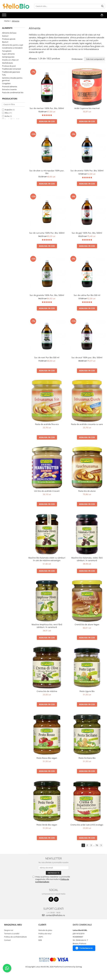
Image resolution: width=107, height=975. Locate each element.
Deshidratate (7, 63)
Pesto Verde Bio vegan (47, 824)
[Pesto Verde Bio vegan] (46, 801)
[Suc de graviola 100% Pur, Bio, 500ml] (46, 273)
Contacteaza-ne (86, 948)
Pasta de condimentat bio (12, 92)
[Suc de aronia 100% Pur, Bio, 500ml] (87, 149)
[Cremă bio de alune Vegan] (87, 601)
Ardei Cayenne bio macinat (87, 108)
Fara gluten (6, 51)
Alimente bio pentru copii (12, 45)
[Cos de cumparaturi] (102, 15)
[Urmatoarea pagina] (101, 845)
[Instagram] (56, 899)
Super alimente (8, 54)
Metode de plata (45, 930)
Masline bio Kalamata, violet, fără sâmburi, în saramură (87, 559)
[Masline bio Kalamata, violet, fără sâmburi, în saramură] (87, 534)
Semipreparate (8, 57)
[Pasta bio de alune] (87, 467)
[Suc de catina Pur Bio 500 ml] (87, 273)
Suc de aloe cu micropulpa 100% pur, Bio (46, 172)
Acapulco (8, 109)
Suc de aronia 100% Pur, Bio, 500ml (87, 170)
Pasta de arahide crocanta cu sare (87, 424)
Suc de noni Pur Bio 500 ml (46, 357)
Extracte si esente (9, 89)
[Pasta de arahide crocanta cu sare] (87, 401)
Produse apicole (8, 39)
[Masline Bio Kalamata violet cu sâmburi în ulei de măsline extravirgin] (46, 534)
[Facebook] (50, 899)
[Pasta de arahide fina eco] (46, 401)
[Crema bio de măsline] (46, 668)
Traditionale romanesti (11, 69)
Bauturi (5, 42)
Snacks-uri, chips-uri (10, 60)
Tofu (4, 75)
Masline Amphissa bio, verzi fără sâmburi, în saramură (47, 625)
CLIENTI (42, 924)
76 (97, 845)
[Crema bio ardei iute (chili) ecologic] (87, 801)
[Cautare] (102, 6)
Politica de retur (45, 933)
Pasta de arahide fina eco (47, 424)
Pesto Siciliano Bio (87, 758)
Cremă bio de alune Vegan (87, 624)
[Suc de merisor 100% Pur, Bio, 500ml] (46, 87)
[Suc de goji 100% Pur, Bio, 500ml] (87, 211)
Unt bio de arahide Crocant (46, 491)
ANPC (40, 937)
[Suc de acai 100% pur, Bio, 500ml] (87, 336)
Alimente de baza (9, 33)
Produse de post (9, 66)
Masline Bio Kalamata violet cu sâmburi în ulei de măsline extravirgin (46, 559)
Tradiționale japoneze (11, 72)
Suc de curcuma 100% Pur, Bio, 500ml (47, 233)
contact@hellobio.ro (55, 915)
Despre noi (8, 930)
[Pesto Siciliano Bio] (87, 734)
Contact (7, 940)
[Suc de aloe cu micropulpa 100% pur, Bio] (46, 149)
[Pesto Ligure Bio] (87, 668)
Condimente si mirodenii (12, 48)
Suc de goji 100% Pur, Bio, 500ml (87, 233)
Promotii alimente (9, 86)
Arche (7, 116)
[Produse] (4, 16)
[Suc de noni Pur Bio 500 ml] (46, 336)
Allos (6, 113)
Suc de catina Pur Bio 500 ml (87, 295)
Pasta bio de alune (87, 491)
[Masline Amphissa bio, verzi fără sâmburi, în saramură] (46, 601)
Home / (7, 21)
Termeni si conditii (11, 933)
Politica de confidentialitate (15, 937)
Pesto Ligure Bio (87, 691)
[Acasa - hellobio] (16, 6)
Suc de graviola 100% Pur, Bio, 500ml (47, 295)
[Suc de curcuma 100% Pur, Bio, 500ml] (46, 211)
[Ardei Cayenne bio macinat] (87, 87)
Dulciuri (5, 36)
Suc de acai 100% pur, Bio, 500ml (86, 357)
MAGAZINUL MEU (13, 924)
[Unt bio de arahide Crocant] (46, 467)
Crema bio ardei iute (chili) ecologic (86, 824)
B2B (40, 940)
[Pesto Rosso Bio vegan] (46, 734)
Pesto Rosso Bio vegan (47, 758)
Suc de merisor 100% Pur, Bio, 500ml (47, 108)
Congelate (6, 83)
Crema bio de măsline (47, 691)
